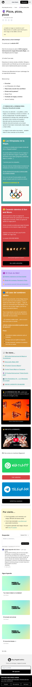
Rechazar (26, 684)
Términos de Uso (24, 679)
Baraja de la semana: (11, 280)
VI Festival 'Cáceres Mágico (13, 365)
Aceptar (6, 684)
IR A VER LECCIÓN (16, 263)
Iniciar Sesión (15, 2)
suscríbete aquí (22, 521)
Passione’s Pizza (22, 280)
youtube (14, 527)
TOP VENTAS (16, 477)
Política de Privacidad (13, 679)
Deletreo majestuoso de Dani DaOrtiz (15, 276)
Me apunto (24, 2)
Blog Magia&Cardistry (7, 7)
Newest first (24, 535)
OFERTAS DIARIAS (16, 501)
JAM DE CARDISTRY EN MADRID (15, 384)
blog (10, 527)
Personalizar (16, 684)
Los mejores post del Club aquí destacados (16, 284)
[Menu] (30, 2)
